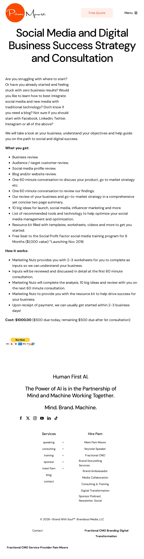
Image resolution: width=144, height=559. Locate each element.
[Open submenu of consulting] (62, 449)
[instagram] (35, 418)
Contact (37, 530)
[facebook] (21, 418)
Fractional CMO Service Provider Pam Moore (37, 547)
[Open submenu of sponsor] (62, 462)
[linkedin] (49, 418)
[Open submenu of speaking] (62, 442)
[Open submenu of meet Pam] (62, 468)
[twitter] (28, 418)
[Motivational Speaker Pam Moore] (26, 5)
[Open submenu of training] (62, 455)
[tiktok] (56, 418)
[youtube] (42, 418)
